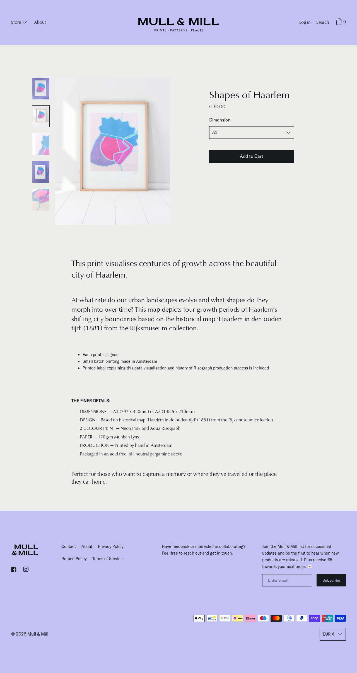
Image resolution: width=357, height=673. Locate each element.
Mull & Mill (37, 634)
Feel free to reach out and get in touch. (197, 553)
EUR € (328, 634)
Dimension (219, 120)
